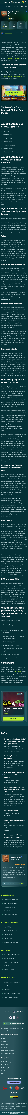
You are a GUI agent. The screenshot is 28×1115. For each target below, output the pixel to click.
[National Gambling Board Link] (23, 1088)
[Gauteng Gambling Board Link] (17, 1088)
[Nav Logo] (12, 2)
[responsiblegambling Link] (11, 1088)
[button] (2, 2)
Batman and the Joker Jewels (13, 710)
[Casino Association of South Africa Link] (14, 1093)
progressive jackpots (13, 58)
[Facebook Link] (10, 1017)
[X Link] (14, 1017)
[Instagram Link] (17, 1017)
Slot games (17, 671)
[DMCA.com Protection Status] (14, 1097)
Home (3, 6)
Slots (7, 6)
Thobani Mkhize (8, 33)
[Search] (26, 2)
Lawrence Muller (18, 34)
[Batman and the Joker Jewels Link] (13, 703)
